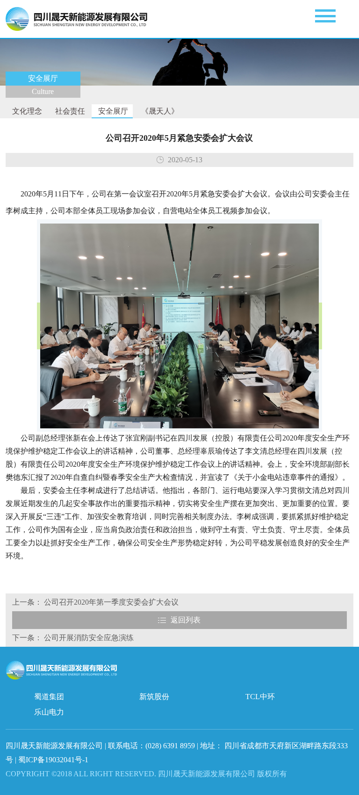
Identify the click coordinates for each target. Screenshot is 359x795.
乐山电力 (49, 712)
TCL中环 (260, 697)
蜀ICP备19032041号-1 (53, 760)
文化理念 (26, 111)
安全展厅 (112, 111)
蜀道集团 (49, 697)
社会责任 (69, 111)
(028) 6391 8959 (171, 746)
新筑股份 (154, 697)
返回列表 (186, 620)
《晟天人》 (159, 111)
